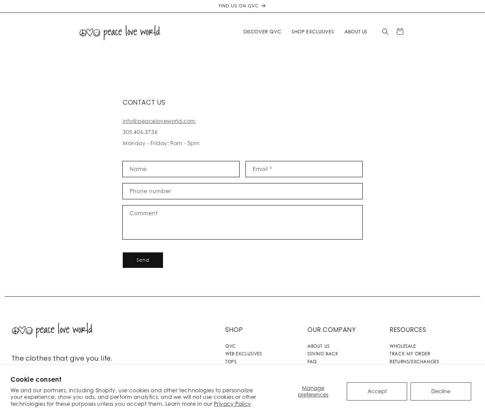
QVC (230, 346)
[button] (264, 31)
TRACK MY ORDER (410, 353)
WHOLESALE (403, 346)
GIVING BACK (323, 353)
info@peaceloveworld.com (159, 121)
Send (143, 260)
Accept (377, 391)
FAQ (312, 361)
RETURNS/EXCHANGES (414, 361)
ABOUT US (318, 346)
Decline (440, 391)
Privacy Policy (232, 404)
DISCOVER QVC (262, 31)
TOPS (230, 361)
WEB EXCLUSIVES (243, 353)
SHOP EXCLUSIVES (313, 31)
